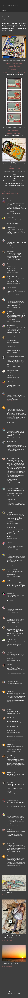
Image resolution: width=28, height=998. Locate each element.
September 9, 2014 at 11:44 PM (13, 388)
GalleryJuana (10, 639)
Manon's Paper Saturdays (14, 168)
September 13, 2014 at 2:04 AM (13, 740)
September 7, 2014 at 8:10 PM (13, 213)
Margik (8, 829)
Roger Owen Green (12, 370)
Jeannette (9, 336)
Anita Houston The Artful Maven (15, 356)
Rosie (8, 264)
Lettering (16, 193)
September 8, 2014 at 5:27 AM (13, 259)
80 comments (9, 966)
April (8, 580)
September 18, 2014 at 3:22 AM (13, 825)
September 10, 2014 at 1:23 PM (13, 484)
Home (4, 10)
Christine (9, 217)
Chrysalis (9, 429)
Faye (8, 652)
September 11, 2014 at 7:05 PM (13, 565)
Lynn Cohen (10, 201)
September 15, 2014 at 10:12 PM (13, 777)
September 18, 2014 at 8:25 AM (13, 839)
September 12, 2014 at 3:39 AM (13, 602)
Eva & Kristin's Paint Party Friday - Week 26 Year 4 (14, 72)
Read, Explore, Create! (10, 5)
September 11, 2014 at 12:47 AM (13, 508)
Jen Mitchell (10, 325)
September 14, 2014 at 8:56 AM (13, 768)
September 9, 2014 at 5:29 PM (13, 366)
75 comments (9, 894)
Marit (8, 512)
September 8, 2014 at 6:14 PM (13, 332)
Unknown (9, 407)
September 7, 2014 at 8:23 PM (13, 223)
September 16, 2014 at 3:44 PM (13, 795)
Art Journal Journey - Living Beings (14, 63)
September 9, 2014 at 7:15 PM (13, 377)
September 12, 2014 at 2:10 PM (13, 677)
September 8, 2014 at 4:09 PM (13, 307)
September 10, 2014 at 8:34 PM (13, 495)
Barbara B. (9, 843)
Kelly (8, 755)
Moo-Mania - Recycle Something (14, 131)
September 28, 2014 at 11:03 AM (14, 865)
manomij (9, 691)
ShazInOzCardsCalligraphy (13, 488)
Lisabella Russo (11, 287)
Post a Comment (6, 869)
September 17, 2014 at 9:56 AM (13, 809)
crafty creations (11, 800)
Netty (8, 664)
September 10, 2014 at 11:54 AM (13, 454)
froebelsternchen (11, 240)
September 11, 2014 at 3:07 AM (13, 538)
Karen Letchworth (11, 458)
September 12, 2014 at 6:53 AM (13, 612)
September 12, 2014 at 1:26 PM (13, 660)
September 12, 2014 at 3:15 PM (13, 687)
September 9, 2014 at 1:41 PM (13, 352)
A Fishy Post (7, 892)
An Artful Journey (10, 964)
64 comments (9, 940)
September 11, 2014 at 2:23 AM (13, 523)
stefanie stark (10, 299)
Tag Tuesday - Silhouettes (14, 166)
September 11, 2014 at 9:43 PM (13, 588)
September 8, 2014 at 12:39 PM (13, 272)
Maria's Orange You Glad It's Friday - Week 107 (14, 169)
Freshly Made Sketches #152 (14, 130)
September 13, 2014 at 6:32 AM (13, 751)
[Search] (25, 2)
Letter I (12, 193)
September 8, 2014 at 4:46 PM (13, 321)
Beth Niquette (10, 717)
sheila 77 (9, 814)
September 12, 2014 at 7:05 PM (13, 713)
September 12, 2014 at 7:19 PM (13, 726)
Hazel (8, 393)
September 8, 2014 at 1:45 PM (13, 283)
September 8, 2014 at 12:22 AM (13, 235)
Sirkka (8, 607)
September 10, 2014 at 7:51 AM (13, 402)
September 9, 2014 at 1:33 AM (13, 342)
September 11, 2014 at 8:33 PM (13, 576)
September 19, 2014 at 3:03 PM (13, 851)
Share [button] (3, 191)
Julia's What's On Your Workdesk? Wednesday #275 (14, 71)
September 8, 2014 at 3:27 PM (13, 294)
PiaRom (9, 311)
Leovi (8, 542)
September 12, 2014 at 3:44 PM (13, 705)
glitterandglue (10, 441)
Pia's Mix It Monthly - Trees (14, 62)
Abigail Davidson (11, 276)
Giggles (9, 593)
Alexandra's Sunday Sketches (14, 66)
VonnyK (9, 554)
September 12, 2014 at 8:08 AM (13, 622)
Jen (8, 709)
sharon (8, 617)
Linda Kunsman (11, 627)
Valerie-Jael (10, 227)
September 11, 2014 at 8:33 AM (13, 549)
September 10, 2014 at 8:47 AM (13, 424)
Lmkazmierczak (11, 681)
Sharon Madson (11, 569)
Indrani (8, 381)
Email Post (8, 191)
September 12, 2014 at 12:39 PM (13, 647)
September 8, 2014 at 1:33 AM (13, 247)
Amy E (8, 782)
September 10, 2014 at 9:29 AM (13, 437)
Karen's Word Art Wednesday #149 (14, 133)
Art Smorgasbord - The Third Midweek (11, 937)
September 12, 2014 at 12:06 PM (13, 635)
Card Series (8, 193)
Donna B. (9, 856)
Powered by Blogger (15, 990)
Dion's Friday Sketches (14, 65)
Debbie (9, 251)
